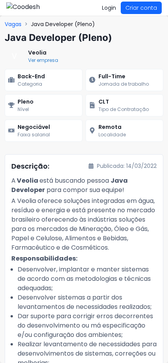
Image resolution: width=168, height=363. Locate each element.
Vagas (13, 24)
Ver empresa (43, 60)
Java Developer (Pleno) (63, 24)
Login (109, 8)
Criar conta (141, 8)
